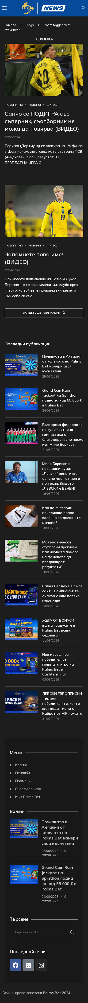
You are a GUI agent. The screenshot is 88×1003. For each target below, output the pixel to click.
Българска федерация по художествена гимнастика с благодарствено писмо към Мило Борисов (62, 434)
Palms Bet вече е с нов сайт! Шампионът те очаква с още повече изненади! (62, 593)
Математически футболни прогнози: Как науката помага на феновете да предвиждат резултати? (60, 554)
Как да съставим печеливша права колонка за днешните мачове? (61, 515)
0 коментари (54, 852)
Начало (10, 25)
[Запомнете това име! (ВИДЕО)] (44, 211)
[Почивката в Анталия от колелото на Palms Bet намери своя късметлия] (21, 365)
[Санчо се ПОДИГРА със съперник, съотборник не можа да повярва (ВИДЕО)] (44, 70)
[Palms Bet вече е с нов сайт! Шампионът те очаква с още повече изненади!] (21, 594)
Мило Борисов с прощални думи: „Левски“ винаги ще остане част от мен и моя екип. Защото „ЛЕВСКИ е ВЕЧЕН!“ (61, 476)
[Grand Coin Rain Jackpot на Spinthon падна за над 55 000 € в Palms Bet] (21, 399)
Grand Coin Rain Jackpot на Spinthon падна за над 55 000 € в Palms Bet (62, 397)
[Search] (83, 8)
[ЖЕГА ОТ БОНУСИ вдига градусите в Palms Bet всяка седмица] (21, 629)
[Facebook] (15, 965)
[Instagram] (41, 965)
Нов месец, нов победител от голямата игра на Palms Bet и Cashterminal (58, 664)
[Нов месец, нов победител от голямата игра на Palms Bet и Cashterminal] (21, 663)
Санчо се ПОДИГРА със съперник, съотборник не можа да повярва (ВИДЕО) (42, 121)
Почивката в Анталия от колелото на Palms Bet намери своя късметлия (61, 363)
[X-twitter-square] (28, 965)
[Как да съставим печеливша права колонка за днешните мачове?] (21, 516)
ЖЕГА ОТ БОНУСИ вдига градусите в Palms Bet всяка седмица (58, 627)
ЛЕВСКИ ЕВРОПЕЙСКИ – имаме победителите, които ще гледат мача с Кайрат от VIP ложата (62, 703)
